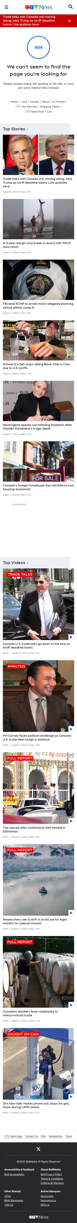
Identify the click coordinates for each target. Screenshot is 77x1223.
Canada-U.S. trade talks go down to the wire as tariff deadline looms (36, 645)
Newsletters (56, 1136)
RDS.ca (45, 1204)
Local (24, 101)
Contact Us (31, 1136)
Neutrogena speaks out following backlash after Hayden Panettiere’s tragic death (37, 426)
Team (69, 1136)
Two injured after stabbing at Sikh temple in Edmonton (34, 829)
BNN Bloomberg (13, 1200)
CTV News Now (34, 111)
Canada (34, 101)
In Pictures (58, 101)
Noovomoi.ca (48, 1200)
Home (14, 101)
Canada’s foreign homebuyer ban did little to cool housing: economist (38, 487)
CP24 (7, 1196)
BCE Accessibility (14, 1174)
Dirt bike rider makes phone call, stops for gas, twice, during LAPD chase (36, 1105)
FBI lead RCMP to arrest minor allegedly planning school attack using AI (38, 305)
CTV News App (13, 1136)
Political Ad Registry (52, 1182)
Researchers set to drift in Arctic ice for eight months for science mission (35, 921)
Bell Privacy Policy (51, 1174)
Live (49, 111)
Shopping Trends (50, 106)
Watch (45, 101)
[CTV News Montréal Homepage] (38, 7)
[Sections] (6, 7)
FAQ (43, 1136)
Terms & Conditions (52, 1178)
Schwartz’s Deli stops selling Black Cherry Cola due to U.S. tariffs (36, 366)
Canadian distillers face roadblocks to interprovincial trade (30, 1013)
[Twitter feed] (38, 1149)
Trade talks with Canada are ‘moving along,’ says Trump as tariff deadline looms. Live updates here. (37, 182)
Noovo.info (47, 1196)
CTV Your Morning (26, 106)
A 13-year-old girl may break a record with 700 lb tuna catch (37, 245)
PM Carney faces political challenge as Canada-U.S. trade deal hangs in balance (37, 737)
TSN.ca (8, 1204)
